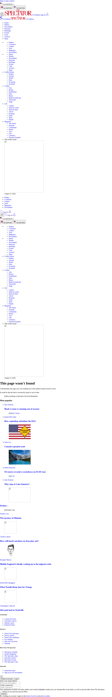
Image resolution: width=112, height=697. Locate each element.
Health (11, 120)
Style (10, 118)
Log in (16, 679)
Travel (11, 112)
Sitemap (7, 643)
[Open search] (1, 212)
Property (12, 114)
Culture (11, 46)
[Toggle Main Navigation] (2, 14)
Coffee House (9, 72)
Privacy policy (9, 635)
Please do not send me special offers (15, 692)
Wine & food (13, 110)
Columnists (13, 127)
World (11, 78)
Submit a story (9, 623)
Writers (6, 25)
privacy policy (45, 696)
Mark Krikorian (9, 468)
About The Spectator (11, 633)
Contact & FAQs (10, 619)
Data (10, 80)
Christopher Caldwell (7, 606)
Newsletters (8, 27)
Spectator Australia (10, 652)
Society (11, 76)
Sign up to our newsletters (13, 672)
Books (11, 90)
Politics (11, 42)
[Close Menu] (2, 215)
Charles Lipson (5, 537)
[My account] (47, 15)
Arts (10, 88)
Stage (11, 102)
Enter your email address (8, 681)
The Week (12, 123)
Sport (10, 116)
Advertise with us (10, 621)
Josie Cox (7, 442)
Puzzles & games (15, 137)
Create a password (6, 685)
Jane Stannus (8, 405)
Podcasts (7, 29)
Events (6, 33)
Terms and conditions (11, 637)
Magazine (12, 50)
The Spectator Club (11, 662)
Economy (12, 82)
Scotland (12, 84)
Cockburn (12, 44)
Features (12, 125)
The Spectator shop (11, 656)
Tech (10, 48)
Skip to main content (7, 1)
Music (11, 96)
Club (6, 35)
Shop (6, 39)
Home (6, 23)
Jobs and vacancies (11, 641)
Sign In (43, 15)
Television (12, 100)
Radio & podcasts (15, 98)
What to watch (14, 108)
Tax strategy (8, 639)
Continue (3, 694)
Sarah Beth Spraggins (7, 583)
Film (10, 94)
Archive (7, 37)
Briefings (7, 31)
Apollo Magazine (10, 654)
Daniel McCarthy (10, 417)
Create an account (6, 679)
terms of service (31, 696)
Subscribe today (9, 670)
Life (5, 104)
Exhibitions (13, 92)
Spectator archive (10, 658)
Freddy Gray (4, 514)
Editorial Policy (9, 625)
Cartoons (12, 135)
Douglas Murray (5, 560)
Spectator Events (10, 660)
